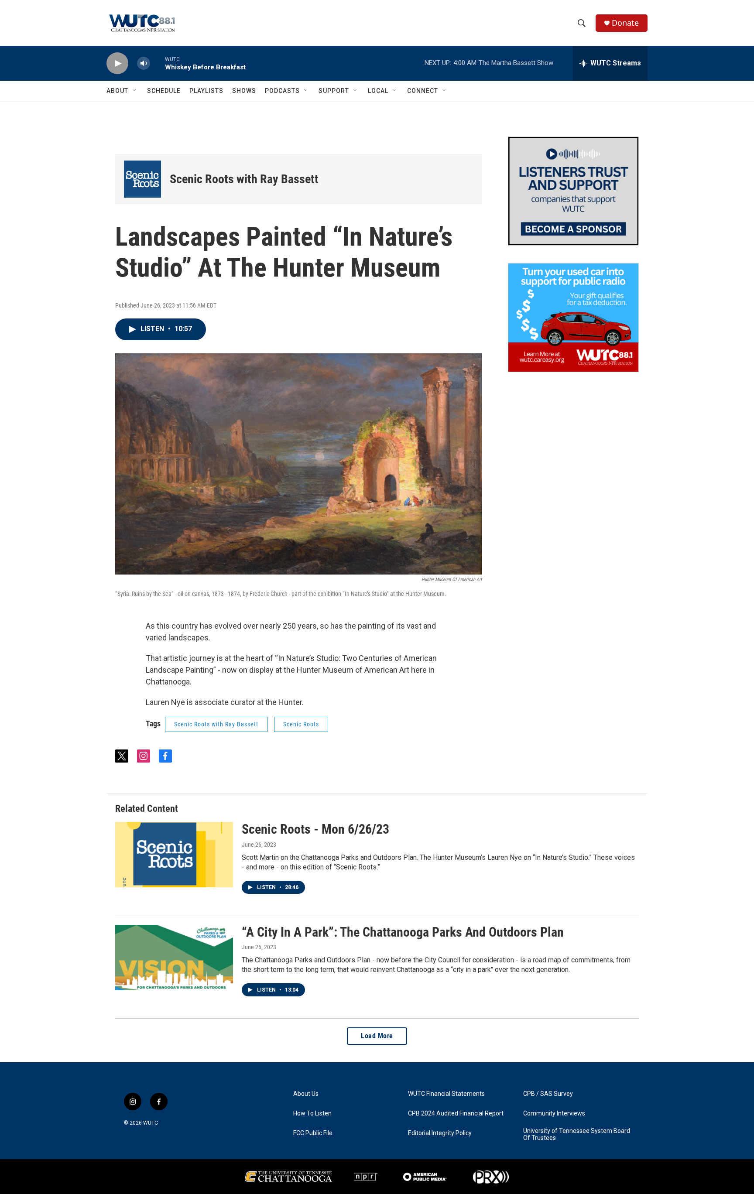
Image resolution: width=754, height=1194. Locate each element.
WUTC (150, 1123)
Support (334, 90)
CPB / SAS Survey (548, 1094)
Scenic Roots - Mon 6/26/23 (315, 829)
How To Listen (312, 1113)
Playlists (206, 90)
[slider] (157, 63)
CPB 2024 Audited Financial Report (456, 1113)
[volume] (143, 63)
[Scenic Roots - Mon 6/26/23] (174, 854)
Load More (377, 1036)
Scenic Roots (301, 724)
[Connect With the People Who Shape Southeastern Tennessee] (573, 191)
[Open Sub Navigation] (134, 90)
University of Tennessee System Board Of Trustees (576, 1134)
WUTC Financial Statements (446, 1094)
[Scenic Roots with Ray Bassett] (142, 179)
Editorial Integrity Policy (440, 1133)
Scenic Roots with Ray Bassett (244, 179)
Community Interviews (554, 1113)
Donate (625, 22)
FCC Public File (312, 1133)
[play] (117, 63)
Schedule (164, 90)
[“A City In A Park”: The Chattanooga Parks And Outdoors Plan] (174, 957)
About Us (306, 1094)
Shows (244, 90)
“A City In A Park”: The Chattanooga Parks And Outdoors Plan (403, 932)
